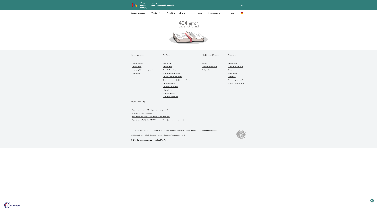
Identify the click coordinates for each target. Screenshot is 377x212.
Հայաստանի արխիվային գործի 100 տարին (177, 80)
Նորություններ (232, 63)
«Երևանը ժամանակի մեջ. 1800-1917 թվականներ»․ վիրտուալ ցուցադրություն (158, 120)
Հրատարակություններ (209, 66)
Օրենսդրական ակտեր (170, 86)
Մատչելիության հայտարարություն (171, 135)
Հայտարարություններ (235, 66)
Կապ (232, 13)
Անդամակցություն (169, 93)
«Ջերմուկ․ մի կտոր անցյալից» (142, 113)
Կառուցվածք (167, 66)
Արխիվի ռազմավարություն (172, 73)
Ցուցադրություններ (215, 13)
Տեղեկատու (197, 13)
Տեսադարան (232, 73)
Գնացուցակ (136, 73)
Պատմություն (167, 63)
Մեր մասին (155, 13)
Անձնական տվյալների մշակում (143, 135)
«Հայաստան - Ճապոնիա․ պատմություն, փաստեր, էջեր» (151, 116)
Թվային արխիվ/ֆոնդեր (176, 13)
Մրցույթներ (232, 76)
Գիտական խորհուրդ (170, 70)
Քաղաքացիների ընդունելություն (142, 70)
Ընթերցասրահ (136, 66)
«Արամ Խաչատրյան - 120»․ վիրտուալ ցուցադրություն (150, 110)
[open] (242, 5)
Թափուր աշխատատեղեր (236, 80)
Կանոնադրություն (169, 83)
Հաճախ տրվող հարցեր (236, 83)
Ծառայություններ (138, 13)
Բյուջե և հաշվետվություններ (172, 76)
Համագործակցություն (170, 96)
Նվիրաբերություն (168, 90)
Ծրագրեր (231, 70)
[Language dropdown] (243, 13)
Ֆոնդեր (204, 63)
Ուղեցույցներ (206, 70)
